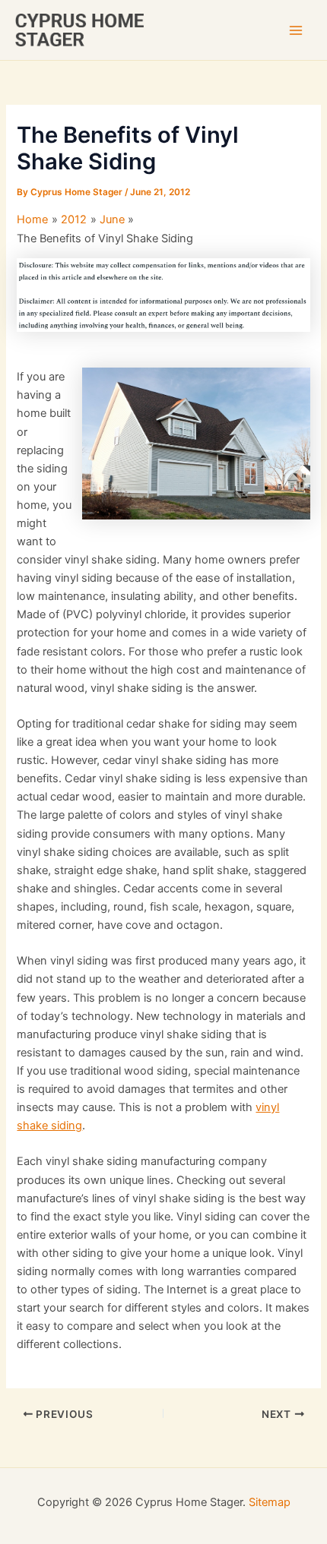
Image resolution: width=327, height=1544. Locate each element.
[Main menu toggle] (296, 30)
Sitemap (269, 1502)
